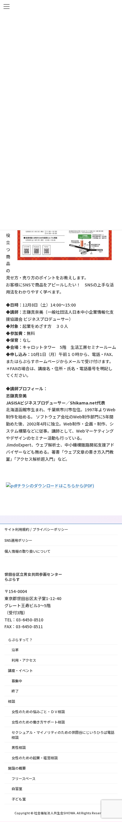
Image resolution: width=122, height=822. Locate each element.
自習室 (17, 788)
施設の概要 (17, 768)
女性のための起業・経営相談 (35, 757)
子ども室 (19, 798)
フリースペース (24, 778)
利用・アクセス (24, 660)
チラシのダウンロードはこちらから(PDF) (55, 486)
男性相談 (19, 747)
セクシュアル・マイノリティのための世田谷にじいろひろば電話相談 (63, 735)
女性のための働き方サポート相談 (38, 721)
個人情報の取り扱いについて (27, 551)
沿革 (15, 649)
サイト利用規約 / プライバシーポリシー (36, 529)
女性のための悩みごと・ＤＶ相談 (38, 711)
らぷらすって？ (20, 639)
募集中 (17, 680)
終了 (15, 690)
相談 (11, 701)
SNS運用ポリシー (18, 540)
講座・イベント (20, 670)
